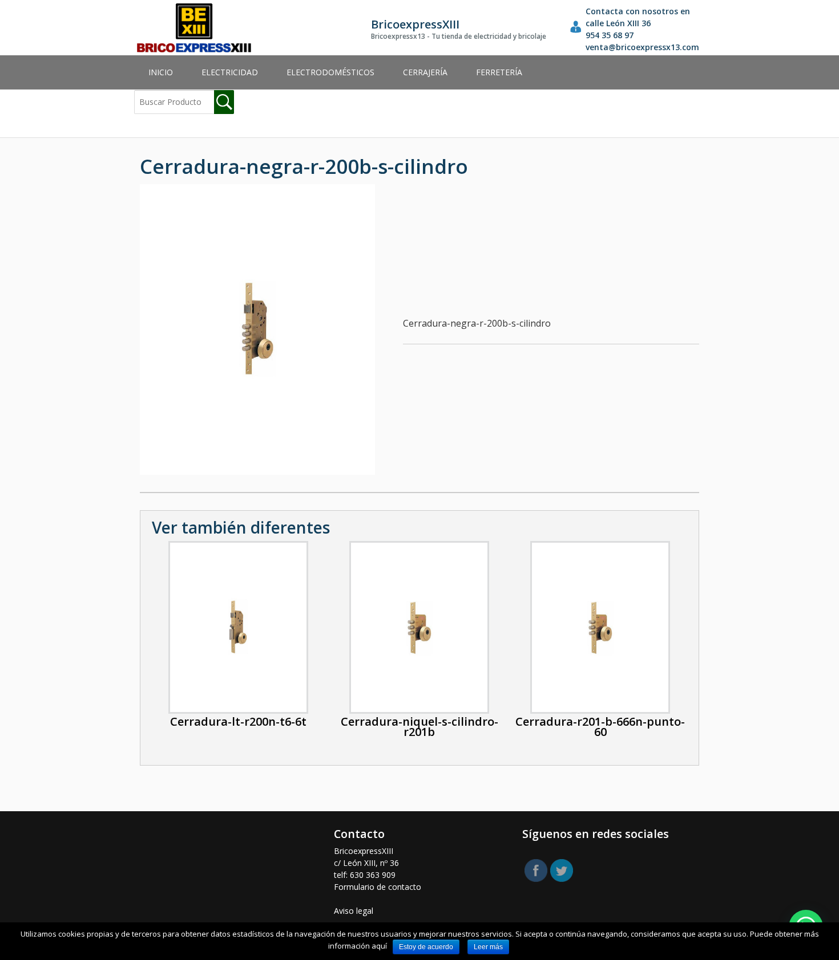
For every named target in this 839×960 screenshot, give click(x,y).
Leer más (488, 947)
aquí (379, 946)
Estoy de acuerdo (426, 947)
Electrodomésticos (330, 72)
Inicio (160, 72)
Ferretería (499, 72)
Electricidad (229, 72)
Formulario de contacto (377, 886)
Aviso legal (353, 910)
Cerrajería (425, 72)
